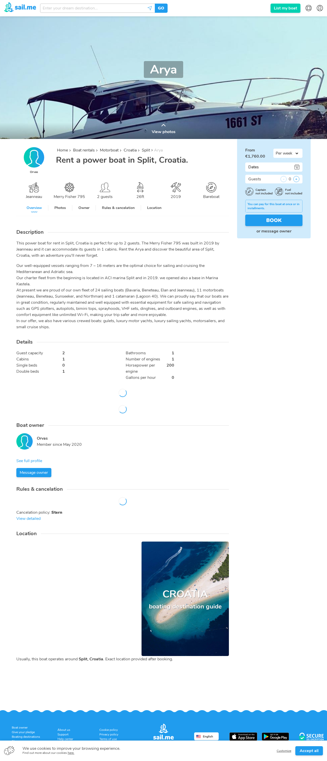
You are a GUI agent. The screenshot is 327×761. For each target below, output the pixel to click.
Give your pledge (23, 732)
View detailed (28, 518)
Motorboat (109, 150)
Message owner (34, 472)
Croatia (130, 150)
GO (161, 8)
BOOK (274, 220)
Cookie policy (108, 730)
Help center (65, 739)
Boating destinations (26, 737)
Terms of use (108, 739)
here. (71, 753)
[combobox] (97, 8)
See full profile (29, 461)
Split (146, 150)
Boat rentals (84, 150)
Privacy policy (108, 734)
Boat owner (20, 727)
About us (63, 730)
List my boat (285, 8)
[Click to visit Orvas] (24, 441)
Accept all (309, 751)
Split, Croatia (91, 659)
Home (62, 150)
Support (62, 734)
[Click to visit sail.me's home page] (20, 8)
